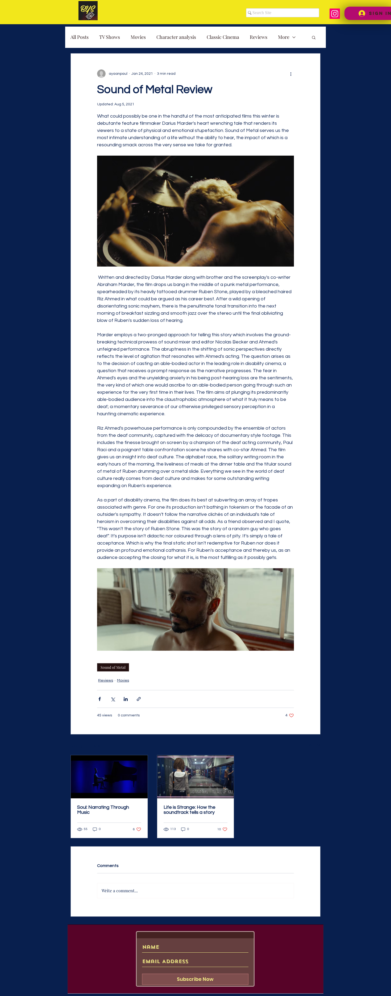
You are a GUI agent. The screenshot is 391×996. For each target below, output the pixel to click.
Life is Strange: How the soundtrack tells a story (189, 810)
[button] (313, 37)
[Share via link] (138, 699)
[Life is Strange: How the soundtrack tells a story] (195, 776)
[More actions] (291, 73)
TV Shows (109, 37)
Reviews (258, 37)
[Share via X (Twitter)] (112, 699)
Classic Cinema (223, 37)
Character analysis (176, 37)
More (283, 37)
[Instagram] (335, 14)
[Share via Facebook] (99, 699)
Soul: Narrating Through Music (103, 810)
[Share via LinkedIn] (125, 699)
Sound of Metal (113, 667)
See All (315, 745)
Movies (138, 37)
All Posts (79, 37)
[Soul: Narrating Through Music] (109, 776)
